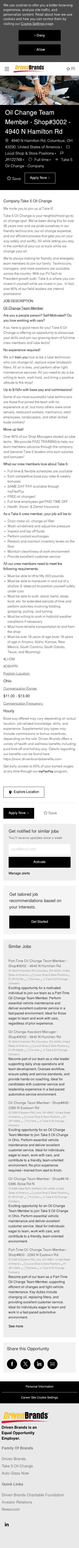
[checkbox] (15, 179)
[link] (19, 873)
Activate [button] (39, 862)
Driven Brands (14, 1459)
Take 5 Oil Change (17, 1466)
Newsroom (11, 1510)
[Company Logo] (29, 69)
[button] (40, 178)
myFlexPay (46, 771)
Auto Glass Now (15, 1474)
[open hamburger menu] (6, 69)
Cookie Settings (33, 24)
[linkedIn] (7, 1524)
